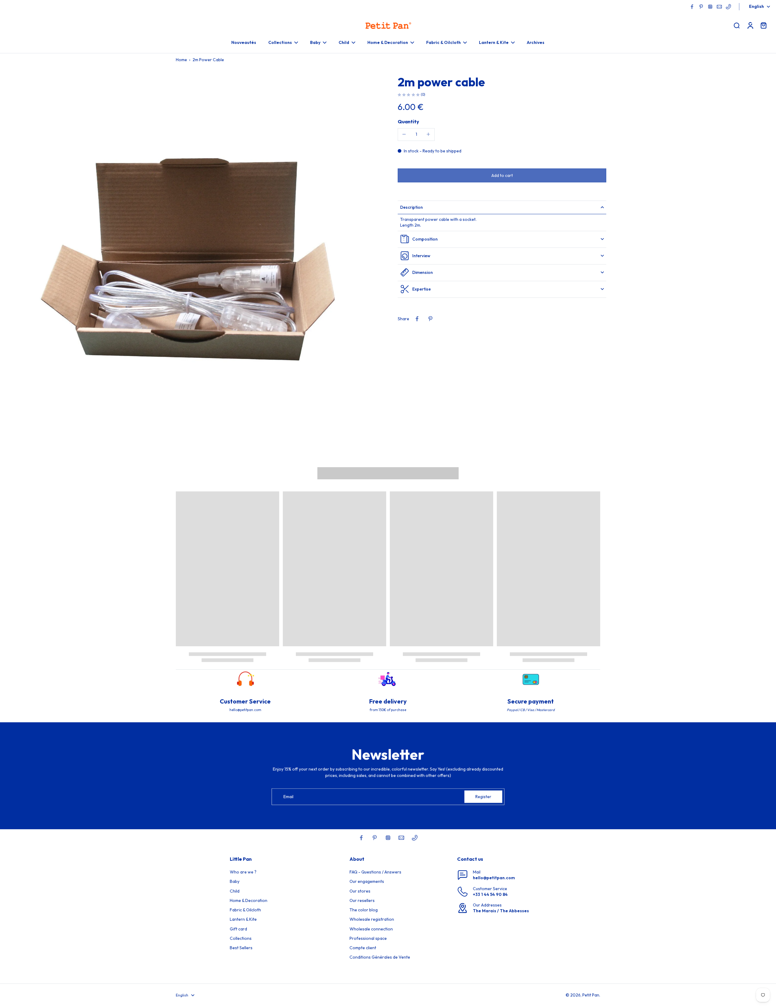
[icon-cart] (763, 25)
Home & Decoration (248, 900)
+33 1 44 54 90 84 (490, 894)
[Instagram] (710, 6)
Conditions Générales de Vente (380, 957)
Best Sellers (241, 947)
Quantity (408, 121)
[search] (736, 25)
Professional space (368, 938)
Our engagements (367, 881)
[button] (502, 175)
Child (234, 891)
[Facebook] (692, 6)
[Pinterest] (701, 6)
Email (288, 796)
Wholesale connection (371, 929)
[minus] (404, 134)
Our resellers (362, 900)
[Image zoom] (192, 261)
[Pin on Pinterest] (430, 318)
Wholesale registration (372, 919)
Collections (241, 938)
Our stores (360, 891)
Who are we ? (243, 872)
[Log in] (750, 25)
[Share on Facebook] (417, 318)
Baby (234, 881)
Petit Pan (590, 995)
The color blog (364, 910)
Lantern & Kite (243, 919)
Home (181, 59)
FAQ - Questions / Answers (375, 872)
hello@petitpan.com (494, 877)
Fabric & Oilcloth (245, 910)
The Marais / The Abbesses (501, 910)
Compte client (363, 947)
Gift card (238, 929)
